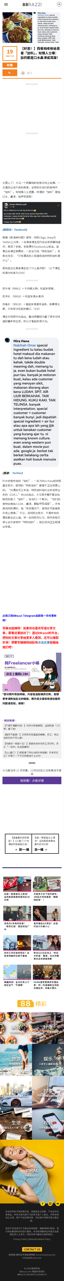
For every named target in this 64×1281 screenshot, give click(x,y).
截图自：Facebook (14, 229)
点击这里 (44, 642)
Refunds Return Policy (40, 1239)
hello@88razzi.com (32, 1257)
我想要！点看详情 (32, 780)
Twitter (16, 473)
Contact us (32, 1249)
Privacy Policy (20, 1239)
